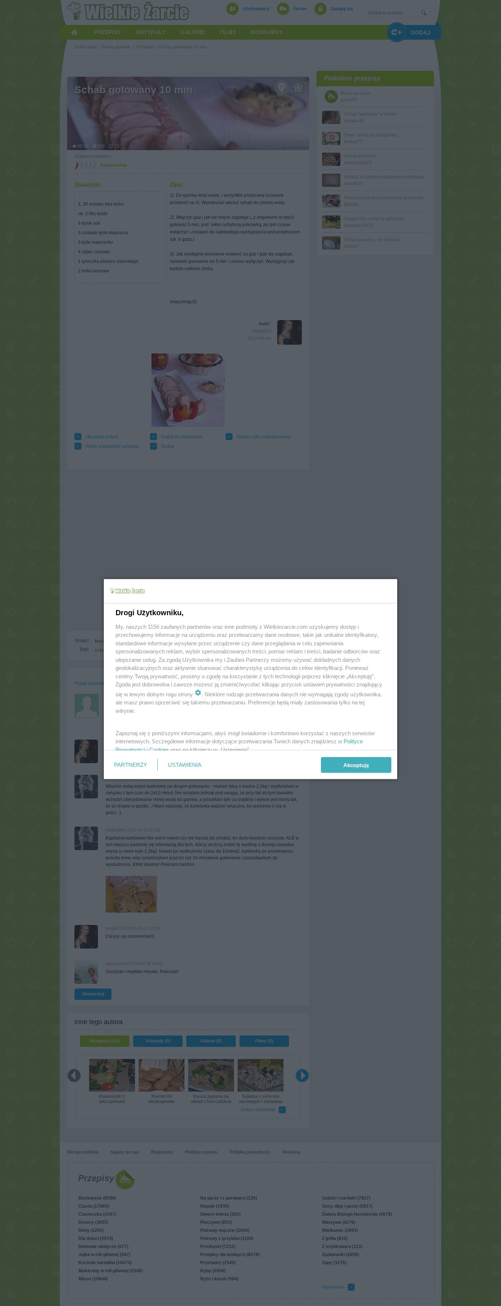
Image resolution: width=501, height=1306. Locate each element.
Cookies (159, 749)
